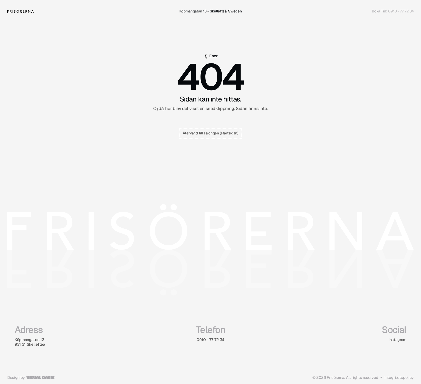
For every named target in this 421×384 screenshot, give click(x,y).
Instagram (397, 339)
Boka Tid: (379, 11)
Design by (16, 377)
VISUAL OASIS (40, 377)
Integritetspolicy (399, 377)
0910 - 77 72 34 (401, 11)
